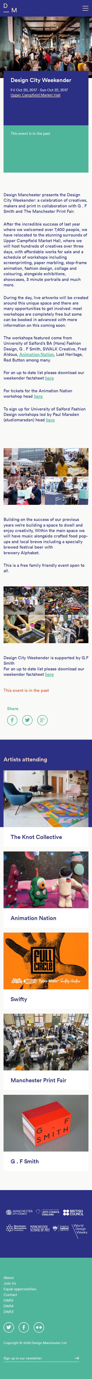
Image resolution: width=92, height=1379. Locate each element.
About (9, 1277)
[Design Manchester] (10, 9)
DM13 (8, 1311)
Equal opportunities (20, 1289)
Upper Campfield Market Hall (35, 94)
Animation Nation (36, 354)
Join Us (10, 1283)
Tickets (17, 138)
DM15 (8, 1300)
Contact (10, 1294)
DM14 (8, 1306)
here (49, 378)
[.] (75, 1358)
